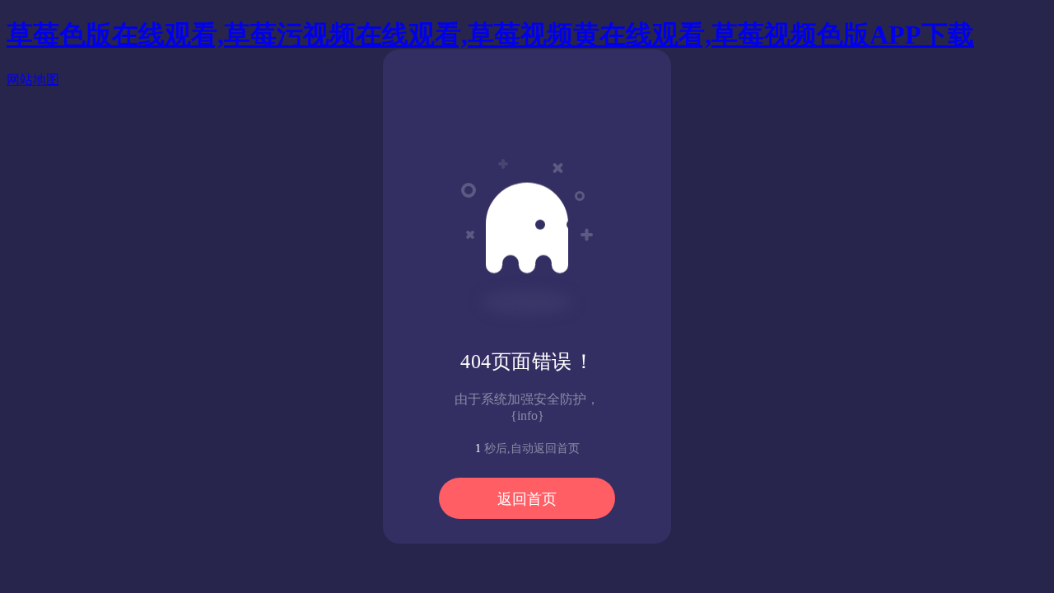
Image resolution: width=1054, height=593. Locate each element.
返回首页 (527, 499)
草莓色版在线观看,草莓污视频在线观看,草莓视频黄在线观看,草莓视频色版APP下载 (490, 34)
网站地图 (33, 79)
